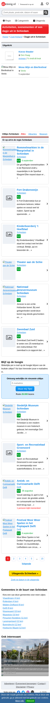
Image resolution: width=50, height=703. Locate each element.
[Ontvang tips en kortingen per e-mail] (32, 692)
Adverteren (9, 683)
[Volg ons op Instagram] (28, 692)
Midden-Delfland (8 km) (13, 605)
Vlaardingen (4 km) (11, 598)
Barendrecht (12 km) (12, 625)
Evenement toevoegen (26, 683)
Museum (43, 134)
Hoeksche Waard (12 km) (14, 628)
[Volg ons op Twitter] (23, 692)
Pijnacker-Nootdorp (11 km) (15, 618)
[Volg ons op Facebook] (18, 692)
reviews (22, 58)
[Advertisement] (25, 104)
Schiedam (21, 157)
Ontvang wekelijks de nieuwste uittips (25, 378)
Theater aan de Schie (29, 262)
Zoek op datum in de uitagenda (25, 580)
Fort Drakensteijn (27, 189)
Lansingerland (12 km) (13, 621)
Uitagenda (40, 21)
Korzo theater (26, 51)
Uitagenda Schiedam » (25, 573)
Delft (19, 487)
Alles (23, 134)
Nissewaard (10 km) (12, 611)
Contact (41, 683)
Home (5, 37)
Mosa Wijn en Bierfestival (32, 67)
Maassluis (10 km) (11, 615)
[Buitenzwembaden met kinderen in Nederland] (25, 675)
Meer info (19, 701)
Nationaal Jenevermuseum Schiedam (27, 289)
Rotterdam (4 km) (10, 601)
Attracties (32, 134)
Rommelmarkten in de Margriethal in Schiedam (30, 150)
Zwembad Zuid (26, 329)
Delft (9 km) (8, 608)
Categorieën (23, 21)
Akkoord (30, 701)
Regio (8, 21)
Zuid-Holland (16, 37)
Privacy (30, 687)
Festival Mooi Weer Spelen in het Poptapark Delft (28, 523)
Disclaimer (21, 687)
